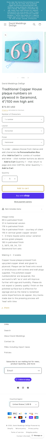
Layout (5, 126)
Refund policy (21, 428)
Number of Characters (11, 114)
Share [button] (6, 308)
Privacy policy (33, 428)
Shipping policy (31, 432)
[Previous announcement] (4, 10)
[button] (5, 24)
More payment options (23, 202)
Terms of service (17, 432)
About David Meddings (14, 336)
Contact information (24, 436)
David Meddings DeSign (22, 425)
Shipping (5, 110)
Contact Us (9, 341)
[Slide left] (18, 77)
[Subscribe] (38, 370)
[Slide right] (28, 77)
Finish (4, 137)
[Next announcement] (41, 10)
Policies (7, 352)
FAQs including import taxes (17, 347)
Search (7, 330)
